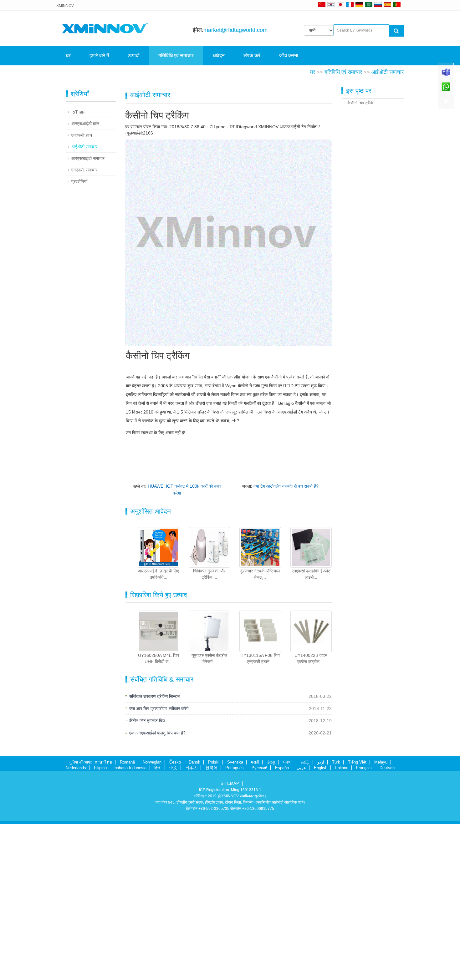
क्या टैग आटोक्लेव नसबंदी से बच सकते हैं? (286, 641)
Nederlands (76, 923)
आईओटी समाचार (387, 228)
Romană (127, 918)
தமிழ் (305, 918)
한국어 (211, 923)
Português (234, 923)
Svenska (235, 918)
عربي (301, 923)
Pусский (259, 923)
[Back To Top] (446, 103)
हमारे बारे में (99, 55)
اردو (320, 918)
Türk (336, 918)
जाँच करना (288, 55)
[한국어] (331, 4)
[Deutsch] (359, 4)
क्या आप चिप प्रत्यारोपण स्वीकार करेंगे (158, 864)
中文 (173, 923)
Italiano (341, 923)
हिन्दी (157, 923)
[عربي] (368, 4)
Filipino (100, 923)
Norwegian (152, 918)
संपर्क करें (251, 55)
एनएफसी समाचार (84, 325)
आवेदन (218, 55)
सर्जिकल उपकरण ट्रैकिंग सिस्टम (154, 852)
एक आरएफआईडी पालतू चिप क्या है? (157, 888)
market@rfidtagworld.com (235, 30)
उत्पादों (134, 55)
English (320, 923)
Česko (175, 918)
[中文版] (321, 4)
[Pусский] (378, 4)
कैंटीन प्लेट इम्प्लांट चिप (147, 876)
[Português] (397, 4)
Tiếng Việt (357, 918)
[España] (387, 4)
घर (68, 55)
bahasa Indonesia (130, 923)
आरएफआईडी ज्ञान (85, 279)
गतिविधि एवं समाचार (176, 55)
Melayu (380, 918)
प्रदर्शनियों (79, 337)
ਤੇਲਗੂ (271, 918)
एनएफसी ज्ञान (81, 290)
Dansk (194, 918)
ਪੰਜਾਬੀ (288, 918)
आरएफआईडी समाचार (88, 314)
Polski (213, 918)
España (282, 923)
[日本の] (341, 4)
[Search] (396, 31)
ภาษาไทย (103, 918)
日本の (191, 923)
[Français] (350, 4)
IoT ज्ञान (78, 267)
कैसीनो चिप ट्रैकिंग (361, 258)
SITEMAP (230, 939)
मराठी (255, 918)
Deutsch (387, 923)
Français (364, 923)
